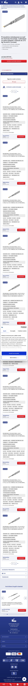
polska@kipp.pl (14, 632)
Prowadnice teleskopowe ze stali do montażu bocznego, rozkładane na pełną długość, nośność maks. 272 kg (13, 7)
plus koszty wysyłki (9, 58)
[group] (14, 601)
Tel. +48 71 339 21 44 (14, 630)
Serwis (4, 646)
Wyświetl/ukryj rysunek (13, 87)
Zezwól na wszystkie (14, 353)
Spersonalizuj (13, 357)
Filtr (14, 81)
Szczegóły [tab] (12, 330)
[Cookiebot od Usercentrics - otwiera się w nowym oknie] (21, 327)
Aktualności (5, 636)
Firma (3, 641)
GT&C (13, 679)
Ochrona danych (8, 681)
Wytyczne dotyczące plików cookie (19, 681)
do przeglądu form (7, 70)
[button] (8, 614)
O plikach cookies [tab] (22, 330)
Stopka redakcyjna (8, 679)
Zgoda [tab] (4, 330)
